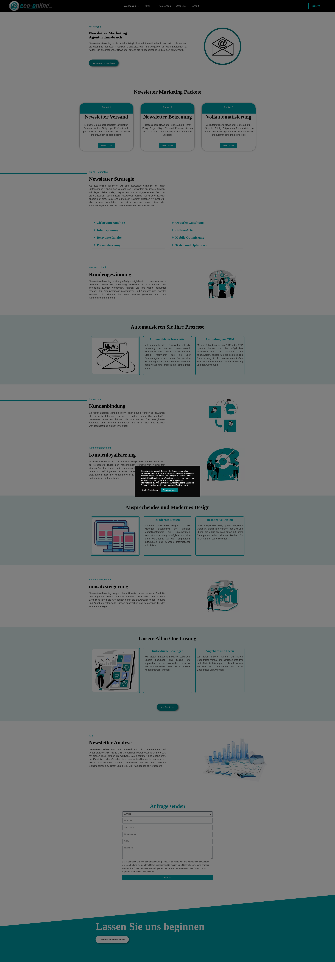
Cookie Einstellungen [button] (150, 490)
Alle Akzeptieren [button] (169, 490)
